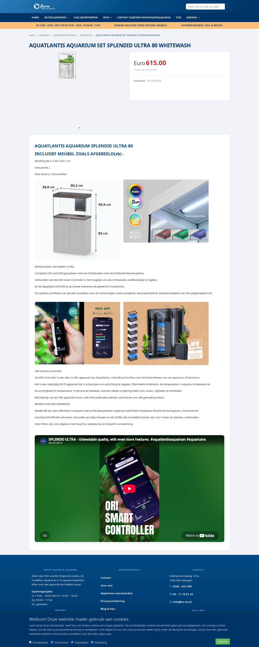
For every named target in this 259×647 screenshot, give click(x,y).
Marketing (100, 642)
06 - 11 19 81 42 (183, 594)
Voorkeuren (61, 642)
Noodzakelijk (40, 642)
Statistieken (81, 642)
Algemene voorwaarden (117, 593)
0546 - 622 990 (182, 586)
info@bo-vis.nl (182, 602)
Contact (106, 577)
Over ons (106, 585)
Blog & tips (108, 608)
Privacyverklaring (113, 601)
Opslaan (223, 641)
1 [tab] (79, 128)
